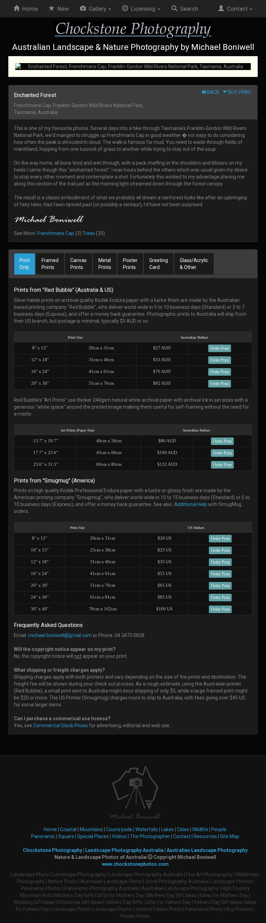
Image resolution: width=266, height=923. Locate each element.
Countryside (119, 829)
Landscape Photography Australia (124, 850)
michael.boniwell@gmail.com (60, 635)
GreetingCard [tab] (158, 264)
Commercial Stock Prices (60, 725)
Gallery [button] (97, 8)
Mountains (91, 829)
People (219, 829)
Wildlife (200, 829)
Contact (181, 836)
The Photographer (150, 836)
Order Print (219, 348)
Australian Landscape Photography (207, 850)
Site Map (229, 836)
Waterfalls (146, 829)
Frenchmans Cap (55, 233)
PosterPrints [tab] (130, 264)
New (63, 8)
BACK (212, 92)
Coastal (68, 829)
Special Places (93, 836)
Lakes (167, 829)
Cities (183, 829)
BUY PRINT (239, 92)
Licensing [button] (142, 8)
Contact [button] (236, 8)
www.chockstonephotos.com (135, 864)
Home (28, 8)
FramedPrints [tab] (50, 264)
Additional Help (190, 504)
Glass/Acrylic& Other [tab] (194, 264)
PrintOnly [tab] (24, 264)
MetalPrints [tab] (104, 264)
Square (66, 836)
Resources (205, 836)
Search (187, 8)
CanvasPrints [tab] (78, 264)
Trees (88, 233)
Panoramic (43, 836)
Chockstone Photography (52, 850)
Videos (119, 836)
